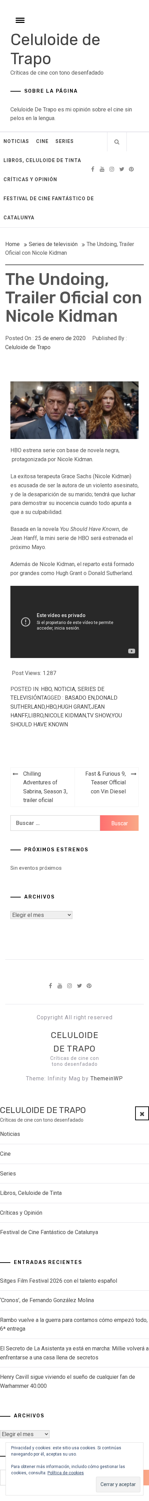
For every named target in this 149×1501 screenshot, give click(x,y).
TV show (99, 715)
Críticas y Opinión (30, 179)
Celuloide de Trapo (28, 347)
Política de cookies (65, 1472)
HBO (46, 689)
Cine (42, 141)
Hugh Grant (74, 706)
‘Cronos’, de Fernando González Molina (47, 1300)
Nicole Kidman (65, 715)
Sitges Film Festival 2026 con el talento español (58, 1280)
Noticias (16, 141)
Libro (35, 715)
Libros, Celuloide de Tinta (42, 160)
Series (64, 141)
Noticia (64, 689)
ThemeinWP (106, 1078)
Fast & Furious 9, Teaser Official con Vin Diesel (105, 782)
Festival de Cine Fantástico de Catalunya (48, 208)
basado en (80, 697)
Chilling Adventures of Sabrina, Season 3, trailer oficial (45, 787)
